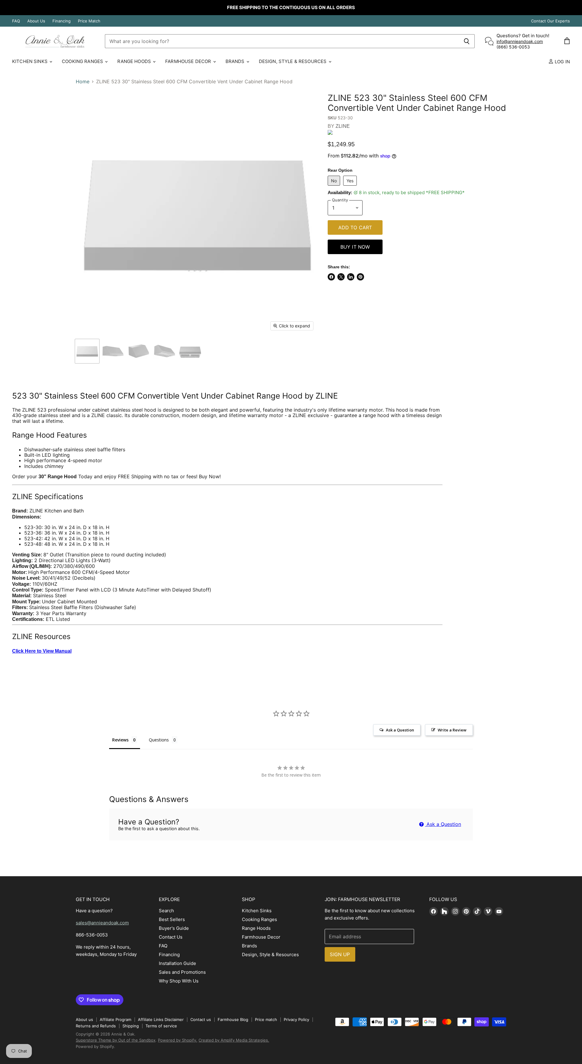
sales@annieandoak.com (102, 923)
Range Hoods (134, 61)
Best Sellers (172, 919)
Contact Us (170, 937)
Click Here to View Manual (42, 651)
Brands (236, 61)
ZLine (343, 126)
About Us (36, 21)
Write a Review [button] (452, 730)
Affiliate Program (115, 1019)
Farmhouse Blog (233, 1019)
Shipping (130, 1025)
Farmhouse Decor (188, 61)
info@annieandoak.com (520, 41)
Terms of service (161, 1025)
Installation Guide (177, 963)
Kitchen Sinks (30, 61)
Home (82, 81)
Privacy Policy (296, 1019)
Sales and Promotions (182, 972)
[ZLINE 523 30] (87, 351)
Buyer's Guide (174, 928)
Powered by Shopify (95, 1046)
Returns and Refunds (96, 1025)
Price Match (89, 21)
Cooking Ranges (83, 61)
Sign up (340, 954)
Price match (266, 1019)
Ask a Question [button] (400, 730)
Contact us (200, 1019)
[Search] (467, 41)
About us (84, 1019)
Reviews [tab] (120, 740)
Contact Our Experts (550, 21)
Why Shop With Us (179, 981)
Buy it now (355, 247)
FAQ (16, 21)
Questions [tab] (159, 740)
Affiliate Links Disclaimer (161, 1019)
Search (166, 910)
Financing (61, 21)
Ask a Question (443, 824)
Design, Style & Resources (293, 61)
